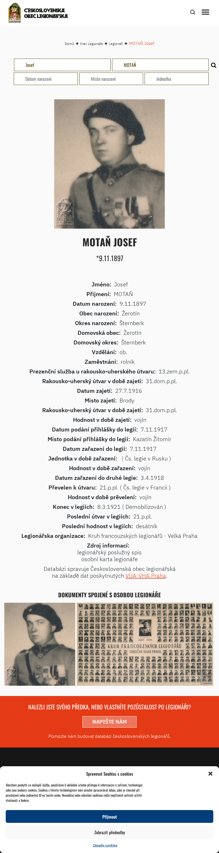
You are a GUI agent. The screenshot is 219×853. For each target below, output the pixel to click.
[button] (210, 773)
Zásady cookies (105, 845)
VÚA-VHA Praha (145, 575)
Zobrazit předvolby (109, 832)
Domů (69, 44)
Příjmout (109, 816)
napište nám (109, 721)
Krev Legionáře (91, 44)
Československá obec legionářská (46, 14)
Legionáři (116, 44)
